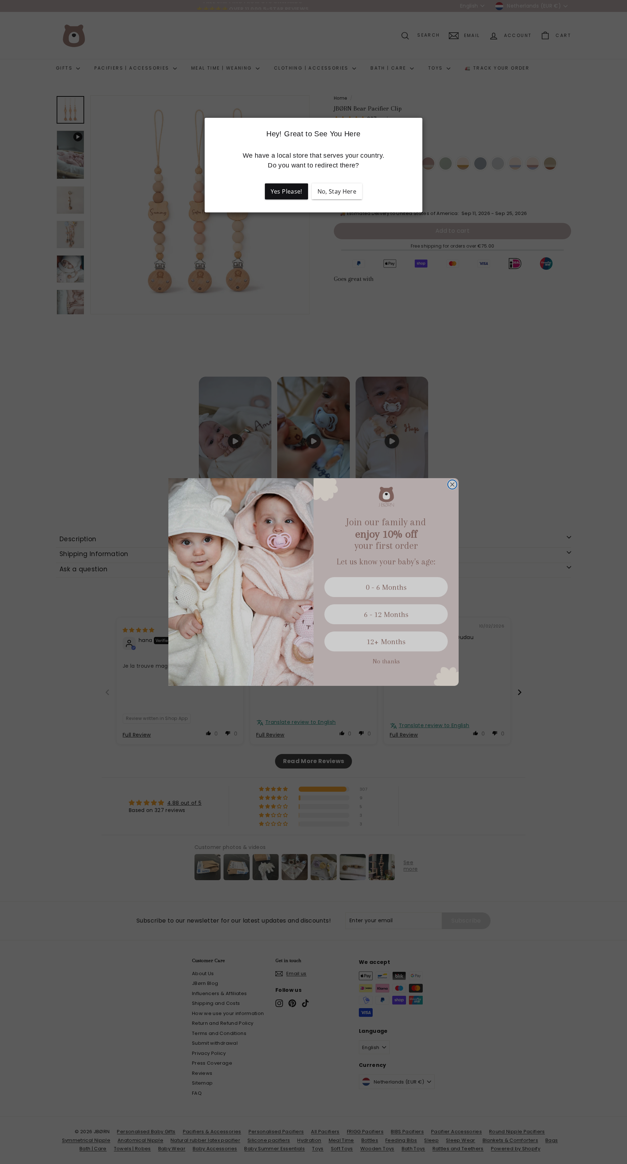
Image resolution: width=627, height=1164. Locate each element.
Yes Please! (286, 191)
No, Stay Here (337, 191)
